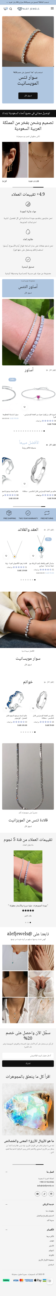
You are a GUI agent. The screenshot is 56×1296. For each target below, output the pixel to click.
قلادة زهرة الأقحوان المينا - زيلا (16, 563)
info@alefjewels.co (45, 1185)
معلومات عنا (50, 1211)
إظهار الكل (52, 370)
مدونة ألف (50, 1220)
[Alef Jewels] (28, 9)
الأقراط (51, 1255)
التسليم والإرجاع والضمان (45, 1215)
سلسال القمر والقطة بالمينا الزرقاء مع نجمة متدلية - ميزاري (41, 564)
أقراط (4, 181)
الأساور (51, 1245)
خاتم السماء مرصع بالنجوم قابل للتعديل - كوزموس (16, 717)
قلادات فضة (33, 181)
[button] (24, 407)
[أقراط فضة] (15, 160)
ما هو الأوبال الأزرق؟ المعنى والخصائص (29, 1141)
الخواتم (51, 1250)
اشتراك (28, 1063)
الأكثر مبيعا (50, 1236)
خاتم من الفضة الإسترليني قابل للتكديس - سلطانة (43, 717)
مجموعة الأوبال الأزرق (46, 1260)
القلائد (52, 1241)
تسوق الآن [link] (28, 293)
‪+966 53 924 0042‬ (46, 1182)
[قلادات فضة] (41, 160)
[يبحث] (10, 9)
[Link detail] (28, 41)
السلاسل (51, 1264)
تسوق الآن (28, 96)
